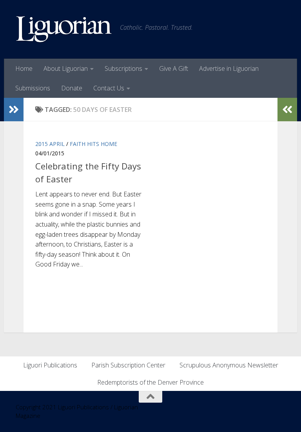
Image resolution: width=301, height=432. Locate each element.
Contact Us (108, 88)
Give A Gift (173, 68)
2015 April (50, 144)
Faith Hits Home (93, 144)
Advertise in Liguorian (229, 68)
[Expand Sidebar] (14, 109)
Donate (71, 88)
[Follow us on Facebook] (279, 412)
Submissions (32, 88)
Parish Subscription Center (128, 365)
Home (24, 68)
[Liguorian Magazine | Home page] (64, 29)
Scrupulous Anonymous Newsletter (229, 365)
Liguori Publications (50, 365)
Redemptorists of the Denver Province (150, 382)
